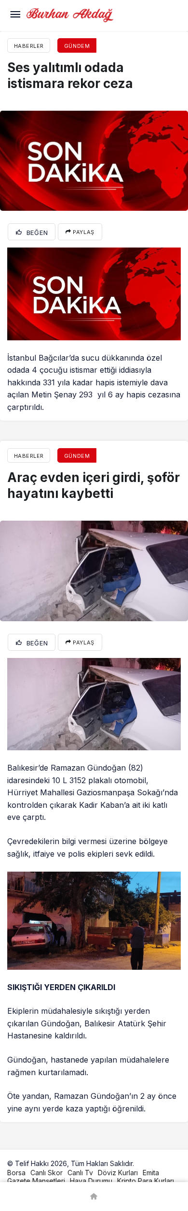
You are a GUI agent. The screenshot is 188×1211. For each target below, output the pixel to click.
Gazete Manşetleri (36, 1181)
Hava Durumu (91, 1181)
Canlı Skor (46, 1172)
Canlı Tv (80, 1172)
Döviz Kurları (118, 1172)
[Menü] (15, 15)
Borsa (16, 1172)
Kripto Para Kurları (145, 1181)
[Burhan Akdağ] (70, 14)
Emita (151, 1172)
